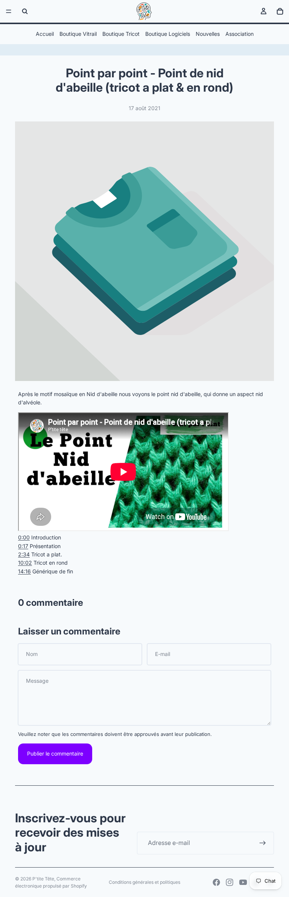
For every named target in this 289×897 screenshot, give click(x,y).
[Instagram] (229, 882)
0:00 (24, 537)
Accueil (45, 34)
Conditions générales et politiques (144, 882)
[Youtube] (243, 882)
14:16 (24, 571)
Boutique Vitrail (78, 34)
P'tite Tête (43, 879)
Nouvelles (208, 34)
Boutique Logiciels (167, 34)
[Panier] (280, 11)
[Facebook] (216, 882)
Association (239, 34)
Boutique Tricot (121, 34)
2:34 (24, 554)
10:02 (25, 562)
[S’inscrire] (263, 843)
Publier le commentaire (55, 753)
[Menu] (8, 11)
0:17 (23, 546)
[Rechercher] (25, 11)
